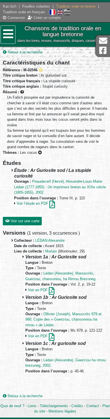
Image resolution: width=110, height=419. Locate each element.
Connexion (15, 18)
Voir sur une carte (24, 221)
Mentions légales (62, 411)
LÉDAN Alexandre (50, 240)
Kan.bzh (9, 6)
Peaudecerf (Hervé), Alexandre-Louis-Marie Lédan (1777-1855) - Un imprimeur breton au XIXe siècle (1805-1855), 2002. (60, 187)
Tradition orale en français (24, 12)
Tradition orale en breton (76, 6)
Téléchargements (54, 406)
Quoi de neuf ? (12, 406)
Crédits (77, 406)
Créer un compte (46, 18)
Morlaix (51, 251)
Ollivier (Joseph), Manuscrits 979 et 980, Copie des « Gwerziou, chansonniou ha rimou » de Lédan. (63, 319)
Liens (32, 406)
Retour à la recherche (24, 52)
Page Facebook (103, 50)
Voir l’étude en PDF (33, 203)
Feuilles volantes (36, 6)
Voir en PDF (38, 290)
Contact (92, 406)
